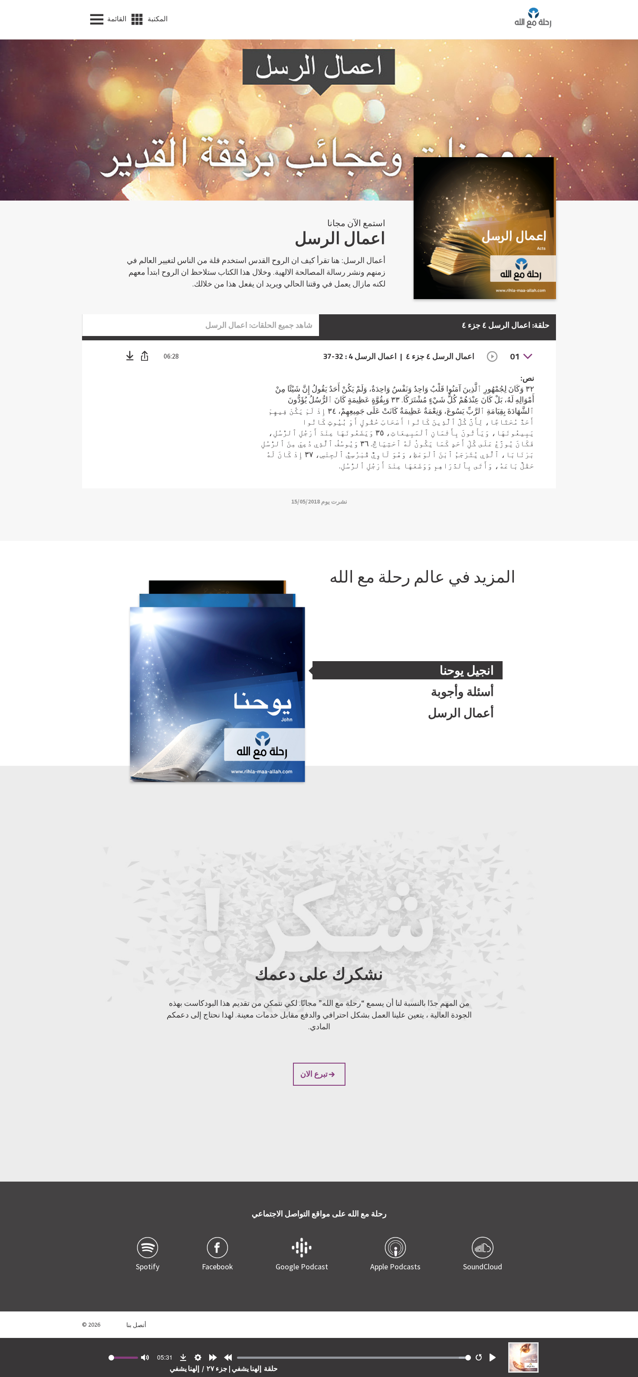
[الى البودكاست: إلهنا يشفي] (523, 1370)
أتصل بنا (136, 1324)
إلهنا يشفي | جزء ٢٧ (233, 1368)
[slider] (353, 1358)
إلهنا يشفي (184, 1368)
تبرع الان (314, 1074)
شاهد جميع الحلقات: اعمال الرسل (258, 325)
